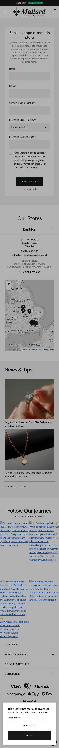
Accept (29, 736)
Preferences (29, 725)
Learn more (14, 717)
